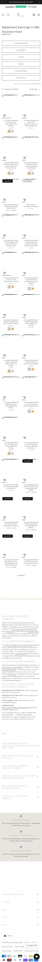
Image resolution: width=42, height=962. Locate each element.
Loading (21, 575)
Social (5, 925)
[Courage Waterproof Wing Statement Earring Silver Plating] (11, 508)
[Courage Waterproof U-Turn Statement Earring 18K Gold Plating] (11, 428)
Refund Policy (20, 947)
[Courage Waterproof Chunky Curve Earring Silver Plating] (11, 264)
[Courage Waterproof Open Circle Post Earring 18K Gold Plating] (11, 346)
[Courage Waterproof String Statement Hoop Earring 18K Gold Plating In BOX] (31, 226)
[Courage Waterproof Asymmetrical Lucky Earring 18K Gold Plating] (31, 471)
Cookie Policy (17, 951)
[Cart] (38, 14)
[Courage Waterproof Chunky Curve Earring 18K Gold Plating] (11, 106)
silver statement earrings (11, 667)
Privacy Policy (6, 951)
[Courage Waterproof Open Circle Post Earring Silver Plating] (31, 346)
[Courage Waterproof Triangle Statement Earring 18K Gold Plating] (31, 306)
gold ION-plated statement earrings (19, 645)
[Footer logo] (21, 876)
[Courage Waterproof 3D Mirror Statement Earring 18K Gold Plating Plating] (11, 148)
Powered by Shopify (31, 951)
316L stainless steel (9, 670)
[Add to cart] (4, 115)
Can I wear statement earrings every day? (18, 757)
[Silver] (12, 131)
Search (34, 942)
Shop (4, 909)
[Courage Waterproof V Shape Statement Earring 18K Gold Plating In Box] (11, 226)
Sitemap (27, 942)
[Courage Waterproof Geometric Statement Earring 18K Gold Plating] (31, 106)
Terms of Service (7, 947)
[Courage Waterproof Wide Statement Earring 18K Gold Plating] (11, 388)
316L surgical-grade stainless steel (24, 629)
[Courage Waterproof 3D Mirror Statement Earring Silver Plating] (11, 306)
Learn (4, 917)
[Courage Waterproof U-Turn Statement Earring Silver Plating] (31, 388)
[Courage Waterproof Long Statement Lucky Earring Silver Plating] (31, 264)
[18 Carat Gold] (9, 131)
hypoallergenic (33, 631)
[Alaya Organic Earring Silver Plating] (31, 190)
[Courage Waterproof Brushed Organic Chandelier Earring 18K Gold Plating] (11, 545)
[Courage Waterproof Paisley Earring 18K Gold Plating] (11, 190)
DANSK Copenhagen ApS (12, 894)
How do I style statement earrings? (15, 797)
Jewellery (20, 84)
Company (6, 902)
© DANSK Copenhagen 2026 (12, 942)
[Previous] (3, 2)
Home (15, 84)
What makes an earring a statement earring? (15, 767)
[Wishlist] (37, 957)
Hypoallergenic (21, 654)
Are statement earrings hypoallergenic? (14, 787)
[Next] (39, 2)
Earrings (26, 84)
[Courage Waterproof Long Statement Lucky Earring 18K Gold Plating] (31, 148)
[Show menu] (3, 14)
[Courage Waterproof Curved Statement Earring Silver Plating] (31, 545)
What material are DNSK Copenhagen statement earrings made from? (19, 745)
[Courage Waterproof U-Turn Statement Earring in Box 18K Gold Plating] (31, 428)
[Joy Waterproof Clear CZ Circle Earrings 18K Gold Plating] (11, 471)
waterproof (9, 631)
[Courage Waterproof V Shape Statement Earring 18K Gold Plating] (31, 508)
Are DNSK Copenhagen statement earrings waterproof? (19, 777)
